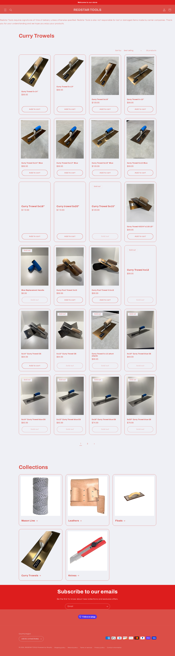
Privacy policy (100, 647)
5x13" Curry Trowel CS (66, 354)
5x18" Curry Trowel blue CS (104, 419)
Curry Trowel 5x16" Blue (102, 163)
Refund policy (73, 647)
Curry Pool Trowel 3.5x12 (103, 290)
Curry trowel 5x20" (68, 206)
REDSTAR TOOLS (31, 647)
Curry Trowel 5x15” (103, 206)
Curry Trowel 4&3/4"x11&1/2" (140, 226)
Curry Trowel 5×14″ (29, 91)
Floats (119, 520)
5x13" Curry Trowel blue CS (69, 419)
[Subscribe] (107, 606)
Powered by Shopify (45, 647)
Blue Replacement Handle (32, 290)
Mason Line (28, 520)
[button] (5, 10)
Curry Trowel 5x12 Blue (137, 163)
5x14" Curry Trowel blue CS (33, 419)
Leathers (73, 520)
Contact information (114, 647)
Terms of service (86, 647)
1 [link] (80, 444)
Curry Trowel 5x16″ (100, 99)
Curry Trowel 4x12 (138, 270)
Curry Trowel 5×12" (135, 99)
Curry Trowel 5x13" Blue (67, 163)
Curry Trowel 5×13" (65, 87)
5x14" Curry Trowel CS (31, 354)
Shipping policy (59, 647)
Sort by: (118, 50)
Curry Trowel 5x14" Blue (32, 163)
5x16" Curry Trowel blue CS (139, 354)
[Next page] (94, 444)
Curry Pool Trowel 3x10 (67, 290)
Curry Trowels (29, 575)
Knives (72, 575)
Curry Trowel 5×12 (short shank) (103, 355)
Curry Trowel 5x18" (33, 206)
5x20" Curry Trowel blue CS (139, 419)
